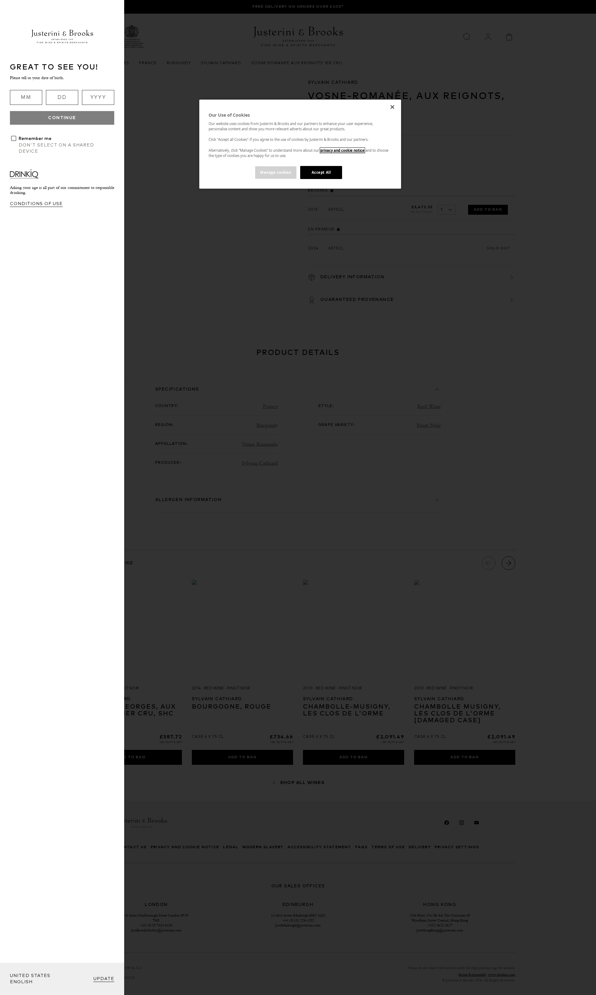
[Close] (392, 107)
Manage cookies (275, 172)
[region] (300, 144)
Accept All (321, 172)
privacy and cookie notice (342, 150)
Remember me (35, 139)
